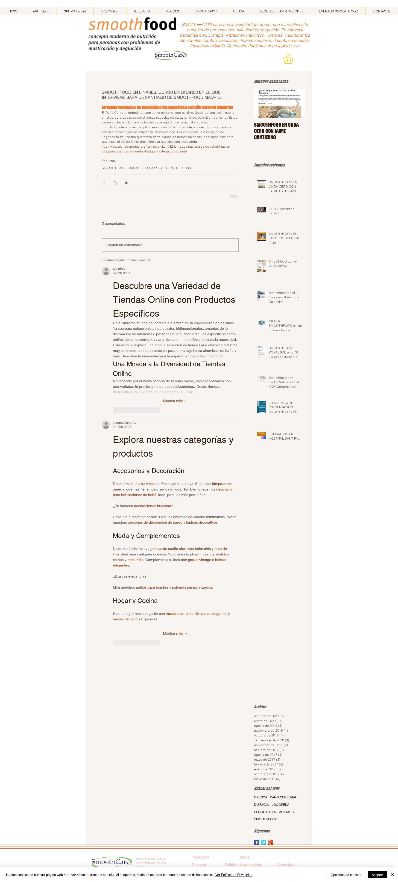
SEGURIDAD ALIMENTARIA (274, 812)
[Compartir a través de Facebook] (104, 182)
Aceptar (377, 874)
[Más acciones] (236, 271)
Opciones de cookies (346, 874)
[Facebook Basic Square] (256, 842)
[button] (294, 59)
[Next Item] (297, 103)
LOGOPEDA (154, 168)
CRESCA (260, 797)
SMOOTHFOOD (113, 168)
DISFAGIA (135, 168)
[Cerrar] (392, 874)
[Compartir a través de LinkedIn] (126, 182)
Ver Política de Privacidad (233, 874)
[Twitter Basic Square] (263, 842)
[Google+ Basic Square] (270, 842)
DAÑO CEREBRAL (179, 168)
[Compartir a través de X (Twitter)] (115, 182)
